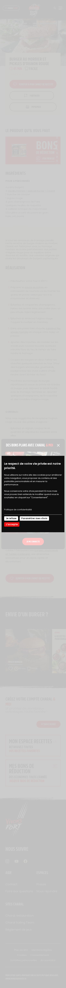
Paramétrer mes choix (34, 518)
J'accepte (12, 524)
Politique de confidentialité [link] (18, 509)
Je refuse (11, 518)
